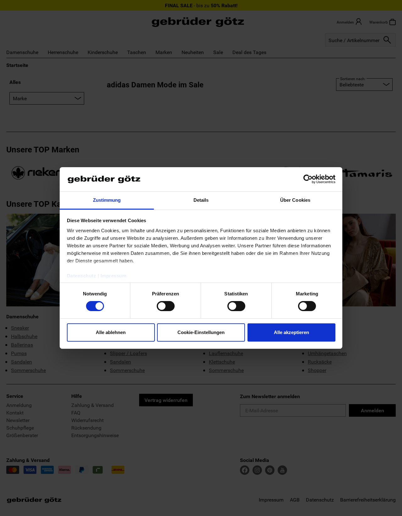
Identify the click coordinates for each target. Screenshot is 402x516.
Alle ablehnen (111, 332)
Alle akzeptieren (291, 332)
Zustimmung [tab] (107, 200)
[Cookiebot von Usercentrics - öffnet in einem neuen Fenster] (307, 179)
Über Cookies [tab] (295, 200)
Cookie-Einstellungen (201, 332)
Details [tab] (201, 200)
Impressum (113, 275)
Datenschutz (81, 275)
